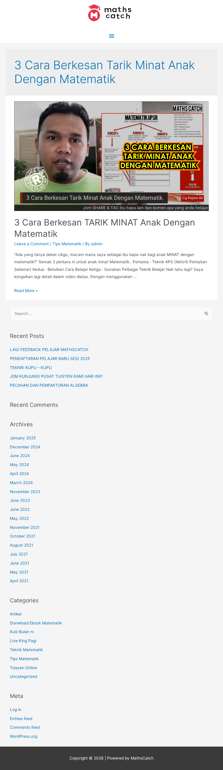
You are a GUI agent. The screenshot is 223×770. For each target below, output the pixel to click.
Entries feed (21, 718)
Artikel (15, 614)
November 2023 (25, 491)
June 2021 (19, 563)
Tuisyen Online (23, 667)
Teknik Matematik (26, 649)
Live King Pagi (23, 640)
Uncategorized (23, 676)
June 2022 (20, 509)
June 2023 (20, 500)
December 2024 (25, 447)
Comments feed (25, 727)
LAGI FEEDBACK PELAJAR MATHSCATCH (49, 349)
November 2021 (24, 527)
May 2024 (19, 464)
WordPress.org (23, 736)
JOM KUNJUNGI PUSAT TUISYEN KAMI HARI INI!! (56, 376)
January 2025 (23, 438)
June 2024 (20, 455)
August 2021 (21, 545)
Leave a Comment (31, 243)
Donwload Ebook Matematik (36, 623)
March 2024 (21, 482)
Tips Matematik (67, 243)
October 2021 (22, 536)
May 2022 (19, 518)
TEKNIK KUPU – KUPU (31, 367)
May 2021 (19, 572)
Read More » (26, 290)
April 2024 (19, 473)
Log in (15, 709)
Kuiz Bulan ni (22, 631)
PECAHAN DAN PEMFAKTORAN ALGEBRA (49, 385)
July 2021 (19, 554)
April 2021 (19, 581)
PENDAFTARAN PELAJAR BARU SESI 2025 (50, 358)
